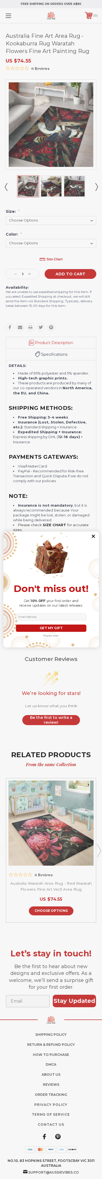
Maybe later (51, 635)
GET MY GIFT (51, 628)
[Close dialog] (93, 536)
